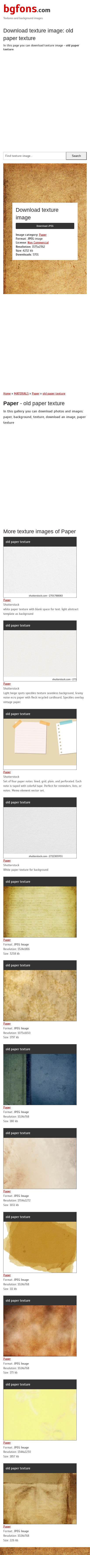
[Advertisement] (45, 100)
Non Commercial (38, 242)
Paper (43, 235)
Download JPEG (45, 225)
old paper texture (18, 542)
